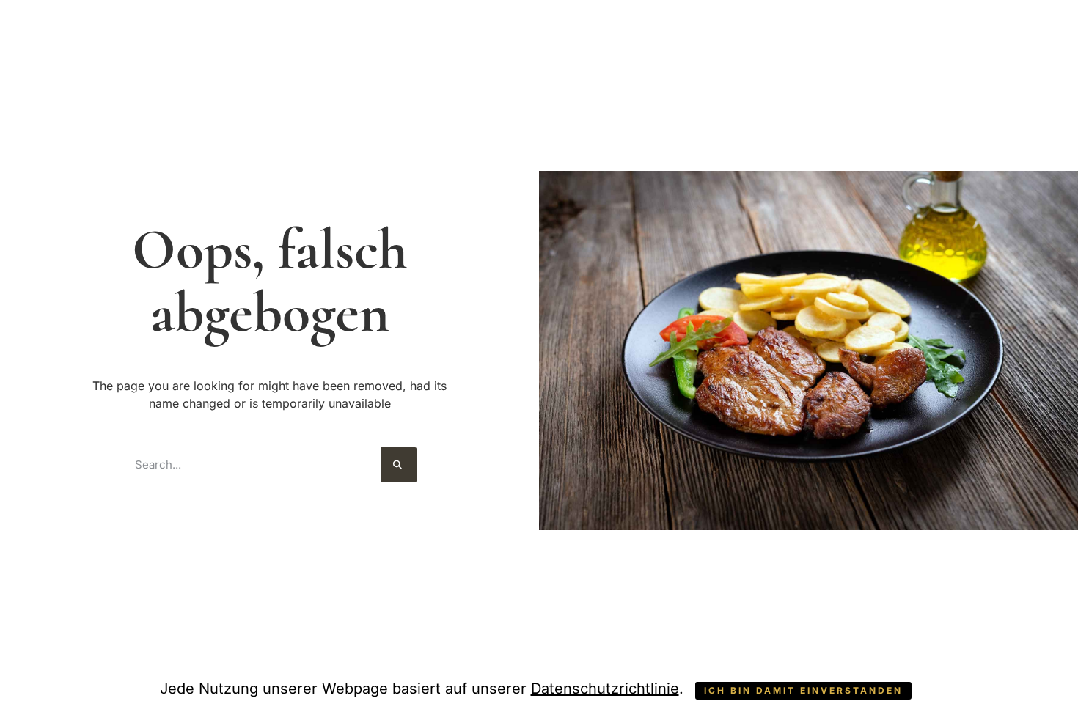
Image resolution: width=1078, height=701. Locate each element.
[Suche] (399, 464)
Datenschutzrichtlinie (605, 688)
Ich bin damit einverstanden (803, 690)
